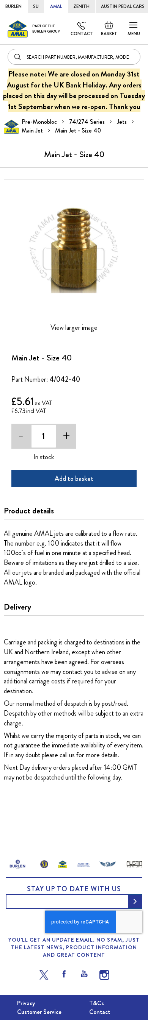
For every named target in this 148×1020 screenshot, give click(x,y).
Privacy (26, 1003)
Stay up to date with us (74, 889)
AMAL (56, 6)
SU (36, 6)
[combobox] (74, 57)
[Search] (18, 57)
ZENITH (81, 6)
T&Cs (96, 1003)
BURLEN (13, 6)
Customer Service (39, 1012)
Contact (82, 33)
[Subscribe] (135, 901)
